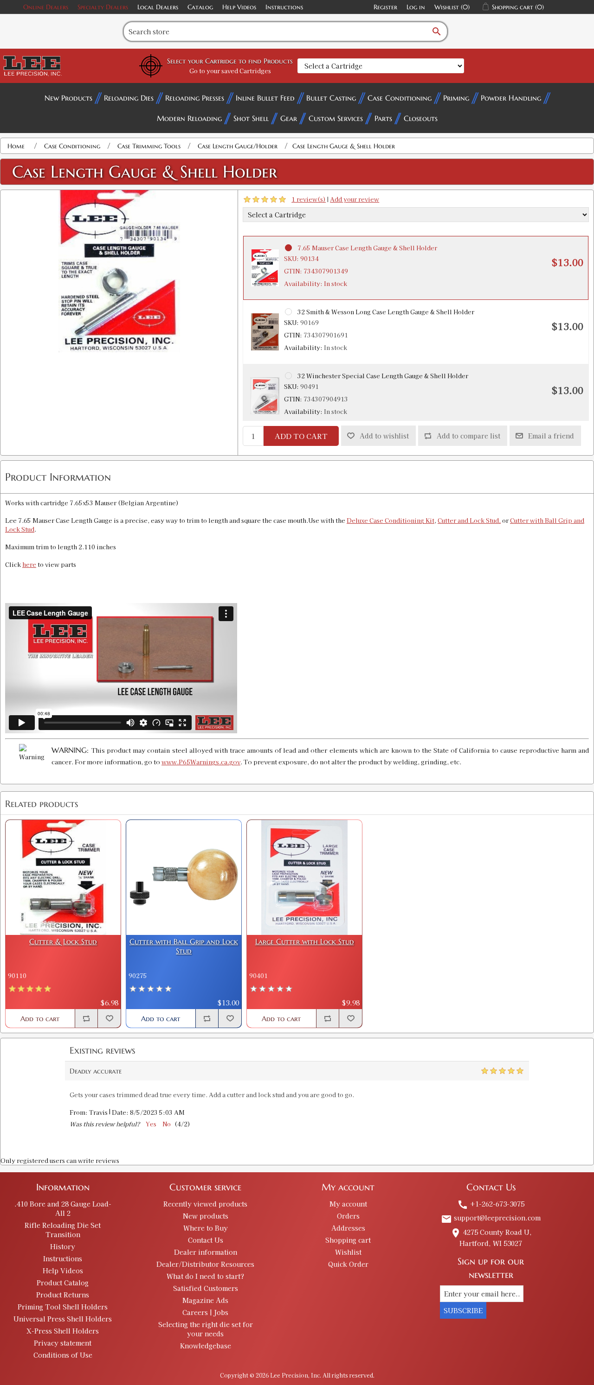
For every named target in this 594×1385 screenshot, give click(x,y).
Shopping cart (348, 1240)
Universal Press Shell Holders (62, 1318)
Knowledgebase (205, 1345)
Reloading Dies (129, 97)
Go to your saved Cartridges (230, 70)
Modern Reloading (189, 118)
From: (79, 1112)
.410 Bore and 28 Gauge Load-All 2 (62, 1208)
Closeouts (421, 118)
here (29, 564)
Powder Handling (511, 97)
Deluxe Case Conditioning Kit (390, 520)
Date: (120, 1112)
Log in (416, 7)
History (62, 1246)
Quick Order (348, 1264)
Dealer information (205, 1252)
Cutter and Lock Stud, (469, 520)
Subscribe (463, 1310)
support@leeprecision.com (491, 1217)
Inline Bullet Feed (265, 97)
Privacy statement (62, 1342)
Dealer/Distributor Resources (205, 1264)
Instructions (284, 7)
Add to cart (301, 436)
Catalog (200, 7)
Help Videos (239, 7)
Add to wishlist (384, 435)
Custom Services (336, 118)
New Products (68, 97)
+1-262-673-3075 (490, 1203)
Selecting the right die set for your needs (205, 1329)
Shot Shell (251, 118)
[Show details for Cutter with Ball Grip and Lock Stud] (183, 877)
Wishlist (348, 1252)
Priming (456, 97)
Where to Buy (205, 1228)
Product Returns (62, 1294)
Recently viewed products (205, 1203)
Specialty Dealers (102, 7)
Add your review (354, 199)
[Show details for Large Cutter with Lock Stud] (304, 877)
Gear (288, 118)
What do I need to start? (205, 1276)
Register (385, 7)
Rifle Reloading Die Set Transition (63, 1229)
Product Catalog (63, 1282)
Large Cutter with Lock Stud (304, 941)
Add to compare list (468, 435)
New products (205, 1215)
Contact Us (205, 1240)
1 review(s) (308, 199)
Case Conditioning (400, 97)
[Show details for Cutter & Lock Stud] (63, 877)
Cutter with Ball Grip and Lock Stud (183, 946)
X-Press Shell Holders (62, 1330)
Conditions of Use (62, 1355)
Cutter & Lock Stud (63, 941)
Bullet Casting (331, 97)
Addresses (348, 1228)
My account (348, 1203)
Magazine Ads (205, 1300)
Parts (383, 118)
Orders (348, 1215)
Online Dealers (45, 7)
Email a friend (551, 435)
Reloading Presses (194, 97)
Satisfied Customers (205, 1288)
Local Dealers (157, 7)
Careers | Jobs (205, 1312)
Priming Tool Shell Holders (63, 1306)
